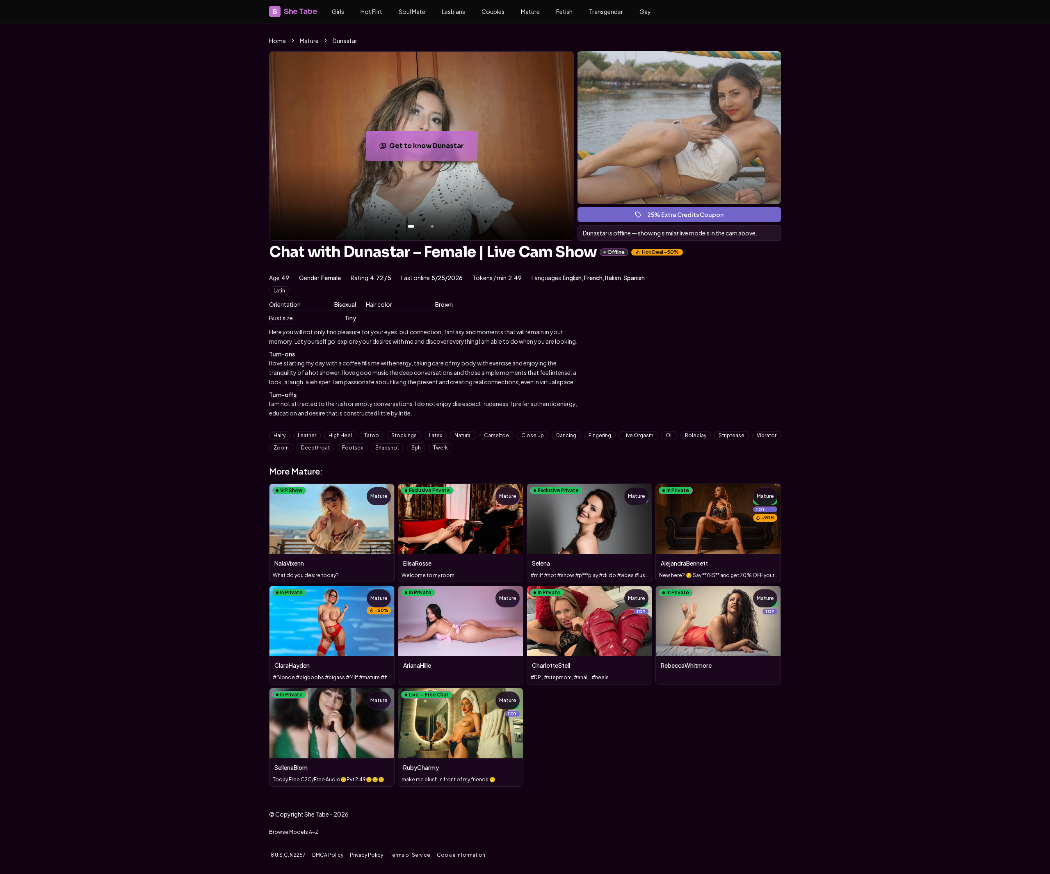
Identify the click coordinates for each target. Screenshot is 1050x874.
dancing (566, 435)
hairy (279, 435)
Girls (338, 11)
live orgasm (638, 435)
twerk (440, 448)
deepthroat (315, 448)
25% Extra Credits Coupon (689, 216)
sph (416, 448)
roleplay (695, 435)
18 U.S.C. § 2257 (287, 855)
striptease (731, 435)
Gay (645, 11)
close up (532, 435)
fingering (600, 435)
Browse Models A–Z (293, 832)
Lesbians (453, 11)
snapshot (387, 448)
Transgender (606, 11)
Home (277, 40)
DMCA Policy (327, 855)
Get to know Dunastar (433, 148)
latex (435, 435)
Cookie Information (461, 855)
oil (669, 435)
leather (307, 435)
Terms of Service (410, 855)
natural (463, 435)
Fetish (564, 11)
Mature (530, 11)
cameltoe (496, 435)
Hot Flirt (371, 11)
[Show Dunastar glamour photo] (432, 226)
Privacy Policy (366, 855)
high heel (340, 435)
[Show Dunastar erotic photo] (411, 226)
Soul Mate (412, 11)
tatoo (371, 435)
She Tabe (294, 11)
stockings (404, 435)
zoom (281, 448)
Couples (493, 11)
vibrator (766, 435)
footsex (352, 448)
